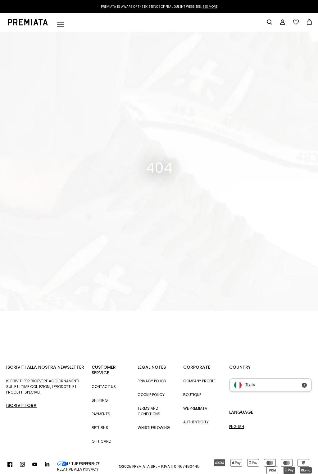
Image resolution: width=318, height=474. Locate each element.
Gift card (101, 441)
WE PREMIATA (195, 408)
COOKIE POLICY (151, 394)
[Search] (269, 22)
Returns (100, 427)
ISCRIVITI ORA (21, 405)
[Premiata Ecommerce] (28, 24)
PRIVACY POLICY (152, 381)
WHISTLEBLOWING (154, 427)
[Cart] (309, 22)
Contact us (104, 386)
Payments (101, 414)
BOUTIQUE (192, 394)
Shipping (100, 400)
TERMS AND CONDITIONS (149, 411)
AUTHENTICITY (196, 422)
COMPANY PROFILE (199, 381)
